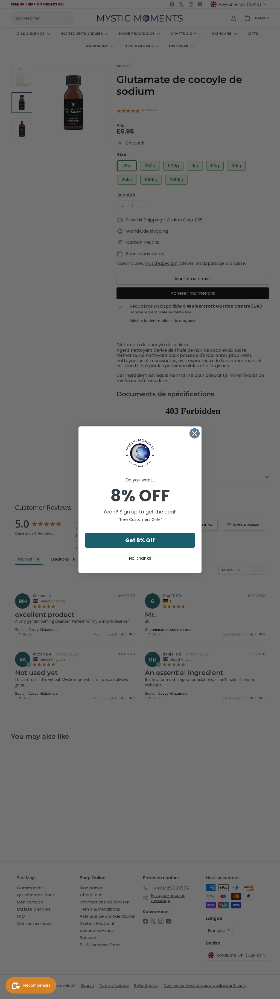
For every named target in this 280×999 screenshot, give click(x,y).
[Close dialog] (194, 433)
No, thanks (140, 558)
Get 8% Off (140, 540)
